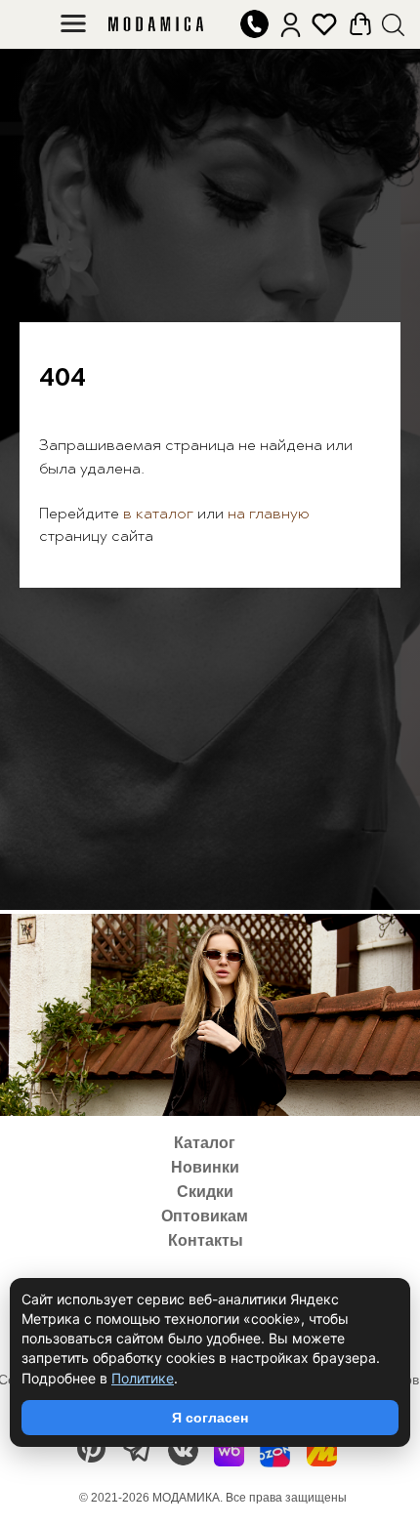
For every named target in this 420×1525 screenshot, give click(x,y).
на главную (269, 822)
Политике (142, 1378)
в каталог (156, 822)
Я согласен (210, 1417)
